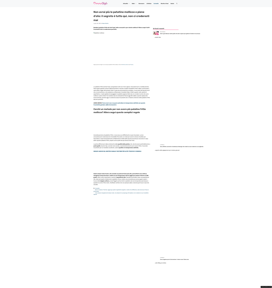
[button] (176, 3)
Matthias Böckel (125, 64)
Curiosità (156, 3)
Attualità (125, 3)
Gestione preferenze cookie (266, 286)
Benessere (141, 3)
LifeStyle (149, 3)
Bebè (133, 3)
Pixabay (131, 64)
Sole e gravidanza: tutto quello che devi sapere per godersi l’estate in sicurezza (180, 33)
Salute (172, 3)
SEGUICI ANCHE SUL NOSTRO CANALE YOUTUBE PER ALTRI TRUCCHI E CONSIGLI (117, 151)
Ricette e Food (164, 3)
